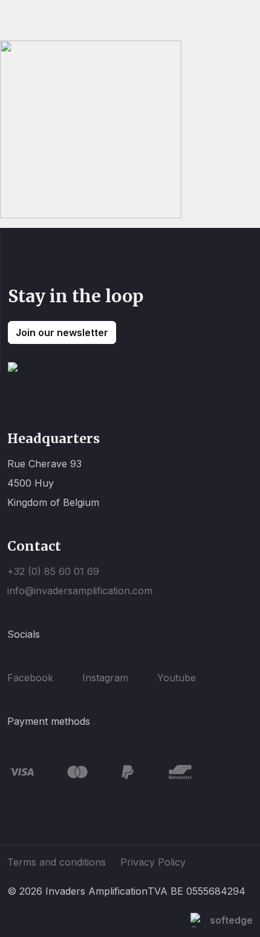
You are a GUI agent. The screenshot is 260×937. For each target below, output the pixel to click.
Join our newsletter (62, 332)
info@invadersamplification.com (79, 591)
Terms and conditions (56, 862)
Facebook (30, 678)
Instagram (105, 678)
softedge (231, 920)
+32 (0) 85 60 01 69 (53, 571)
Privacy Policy (153, 862)
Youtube (176, 678)
